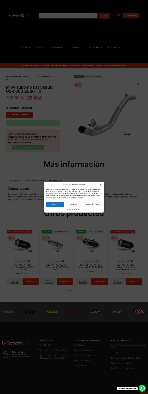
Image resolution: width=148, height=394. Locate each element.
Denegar (74, 204)
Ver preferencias (93, 204)
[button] (101, 185)
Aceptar (54, 204)
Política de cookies (73, 209)
